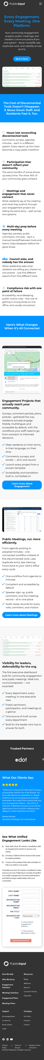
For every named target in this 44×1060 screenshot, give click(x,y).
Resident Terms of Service (34, 1046)
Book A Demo (22, 59)
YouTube (11, 1039)
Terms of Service (18, 1046)
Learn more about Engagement (22, 485)
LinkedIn (7, 1039)
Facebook (3, 1039)
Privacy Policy (5, 1046)
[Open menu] (40, 3)
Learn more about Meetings (21, 615)
